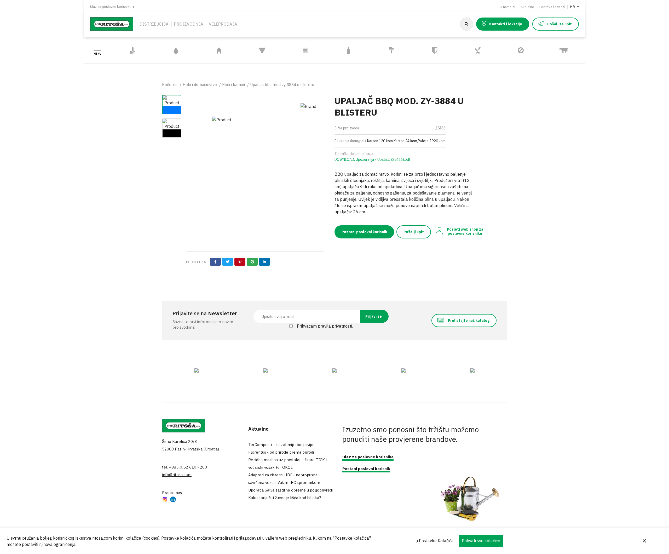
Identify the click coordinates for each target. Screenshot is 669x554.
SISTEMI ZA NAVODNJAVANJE (170, 50)
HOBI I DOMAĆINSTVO (219, 50)
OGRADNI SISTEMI (305, 50)
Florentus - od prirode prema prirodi (281, 452)
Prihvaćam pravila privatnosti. (325, 326)
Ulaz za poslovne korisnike (110, 6)
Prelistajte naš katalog (468, 320)
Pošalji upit (413, 232)
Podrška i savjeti (552, 7)
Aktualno (527, 7)
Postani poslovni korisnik (364, 232)
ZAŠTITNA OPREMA (434, 50)
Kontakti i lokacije (505, 24)
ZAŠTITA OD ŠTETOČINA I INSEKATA (511, 50)
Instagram (165, 500)
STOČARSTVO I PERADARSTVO (556, 50)
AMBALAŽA (348, 50)
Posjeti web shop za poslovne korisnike (465, 231)
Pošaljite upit (559, 24)
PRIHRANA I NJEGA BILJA (474, 50)
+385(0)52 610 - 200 (188, 467)
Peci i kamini (233, 84)
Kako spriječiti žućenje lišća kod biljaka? (284, 497)
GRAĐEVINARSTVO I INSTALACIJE (389, 50)
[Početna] (111, 23)
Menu (97, 53)
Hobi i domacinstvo (200, 84)
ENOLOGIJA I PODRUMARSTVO (256, 50)
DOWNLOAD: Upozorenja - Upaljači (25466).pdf (372, 159)
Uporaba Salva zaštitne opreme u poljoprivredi (290, 490)
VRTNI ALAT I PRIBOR (132, 50)
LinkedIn (173, 500)
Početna (169, 84)
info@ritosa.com (177, 474)
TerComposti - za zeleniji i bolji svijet (281, 444)
